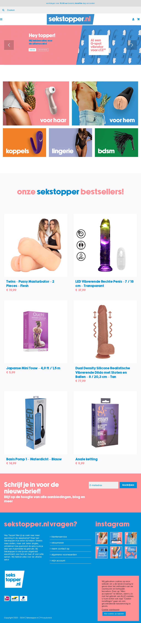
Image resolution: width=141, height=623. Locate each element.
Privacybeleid (46, 618)
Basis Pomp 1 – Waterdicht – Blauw (34, 459)
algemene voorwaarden (64, 554)
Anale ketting (86, 459)
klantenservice (59, 536)
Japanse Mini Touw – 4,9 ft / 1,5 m (33, 368)
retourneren (57, 542)
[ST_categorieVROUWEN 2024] (36, 82)
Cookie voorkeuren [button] (110, 610)
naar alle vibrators (43, 49)
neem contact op (60, 548)
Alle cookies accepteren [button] (114, 614)
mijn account (58, 560)
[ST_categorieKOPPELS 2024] (24, 129)
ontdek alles (32, 49)
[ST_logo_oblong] (70, 14)
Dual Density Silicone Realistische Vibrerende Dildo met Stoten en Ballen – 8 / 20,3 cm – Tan (102, 372)
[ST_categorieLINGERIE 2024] (70, 129)
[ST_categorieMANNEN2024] (105, 82)
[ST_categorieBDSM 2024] (116, 129)
